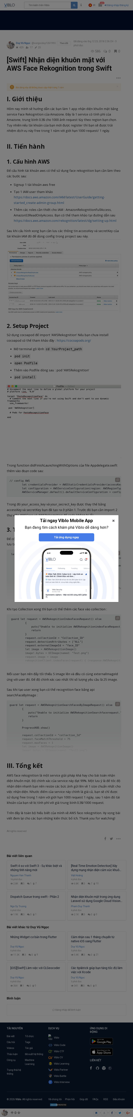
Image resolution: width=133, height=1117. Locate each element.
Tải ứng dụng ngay (66, 537)
